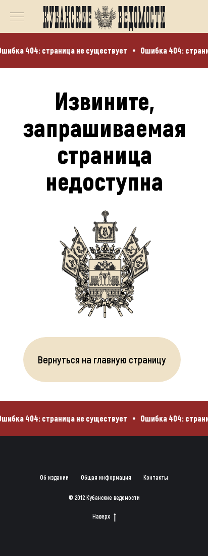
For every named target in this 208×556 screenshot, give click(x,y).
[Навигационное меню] (17, 18)
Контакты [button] (155, 477)
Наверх (101, 516)
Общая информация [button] (106, 477)
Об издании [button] (54, 477)
